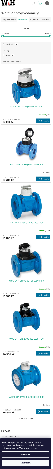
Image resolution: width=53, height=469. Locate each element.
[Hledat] (33, 3)
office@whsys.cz (12, 436)
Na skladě (11, 44)
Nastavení (25, 454)
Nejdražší (34, 19)
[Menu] (47, 3)
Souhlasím (26, 462)
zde (34, 448)
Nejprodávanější (9, 19)
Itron (9, 55)
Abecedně (45, 19)
